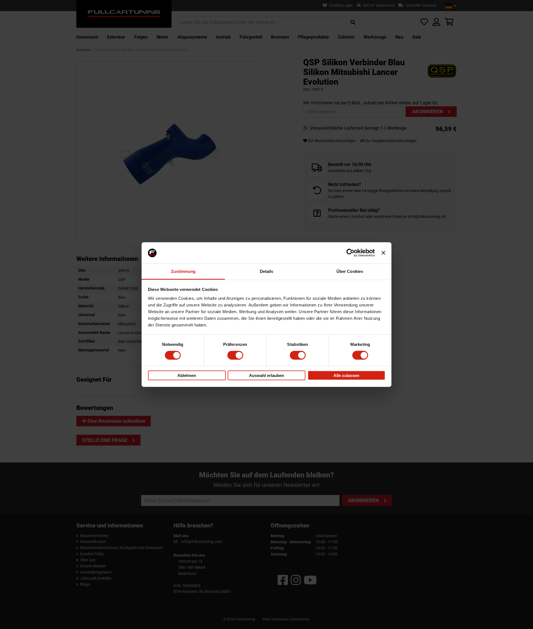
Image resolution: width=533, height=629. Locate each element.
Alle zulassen (346, 375)
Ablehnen (186, 375)
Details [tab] (266, 271)
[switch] (235, 355)
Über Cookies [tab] (349, 271)
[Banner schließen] (383, 253)
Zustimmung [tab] (183, 271)
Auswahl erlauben (266, 375)
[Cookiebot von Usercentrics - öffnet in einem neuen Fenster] (350, 253)
